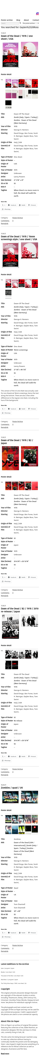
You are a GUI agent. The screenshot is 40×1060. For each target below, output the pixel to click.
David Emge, (19, 145)
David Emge (19, 133)
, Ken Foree (28, 133)
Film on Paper (5, 8)
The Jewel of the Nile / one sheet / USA (12, 976)
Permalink (4, 223)
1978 (15, 126)
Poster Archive (17, 218)
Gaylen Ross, (29, 148)
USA (15, 163)
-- (14, 558)
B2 (15, 538)
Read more (5, 1053)
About (26, 20)
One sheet (18, 157)
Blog (18, 20)
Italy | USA (18, 142)
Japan (16, 545)
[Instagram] (37, 13)
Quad (16, 888)
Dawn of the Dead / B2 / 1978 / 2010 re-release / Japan (20, 610)
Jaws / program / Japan (7, 968)
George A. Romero (21, 130)
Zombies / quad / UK (12, 787)
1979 (15, 170)
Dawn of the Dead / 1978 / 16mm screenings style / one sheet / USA (19, 238)
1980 (15, 901)
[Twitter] (30, 13)
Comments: (5, 221)
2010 (15, 730)
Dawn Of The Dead (21, 114)
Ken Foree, (29, 145)
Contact (36, 20)
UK (15, 894)
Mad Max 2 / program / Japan (9, 980)
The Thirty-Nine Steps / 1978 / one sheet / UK (13, 983)
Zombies (17, 839)
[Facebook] (34, 13)
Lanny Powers (19, 176)
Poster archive (7, 20)
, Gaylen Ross (28, 136)
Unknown (18, 173)
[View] (10, 56)
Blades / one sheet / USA (8, 972)
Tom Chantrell (19, 904)
